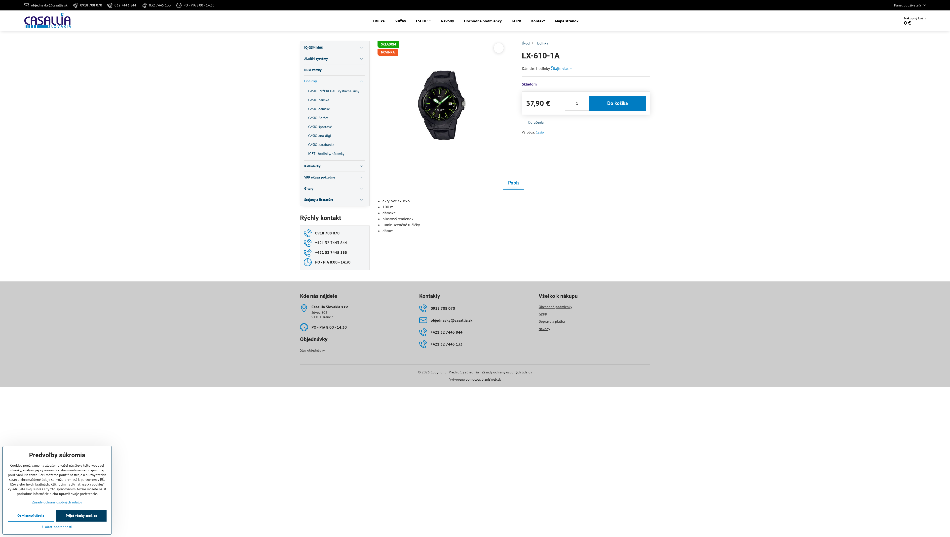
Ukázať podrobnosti (57, 527)
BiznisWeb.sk (491, 379)
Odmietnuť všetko (30, 515)
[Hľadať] (882, 21)
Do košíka (617, 103)
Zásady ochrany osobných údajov (507, 372)
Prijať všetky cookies (81, 515)
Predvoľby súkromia (464, 372)
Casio (540, 132)
